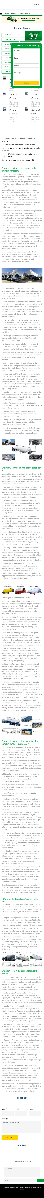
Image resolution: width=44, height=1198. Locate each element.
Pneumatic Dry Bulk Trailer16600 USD (14, 112)
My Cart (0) (38, 4)
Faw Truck (8, 58)
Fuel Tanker (9, 49)
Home (7, 14)
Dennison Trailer (10, 62)
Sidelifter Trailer (10, 39)
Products (14, 14)
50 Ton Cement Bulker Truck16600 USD (35, 97)
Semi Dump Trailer (11, 71)
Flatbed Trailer (10, 35)
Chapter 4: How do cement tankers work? (18, 160)
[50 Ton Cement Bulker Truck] (26, 93)
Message (5, 1119)
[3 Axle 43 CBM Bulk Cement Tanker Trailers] (26, 109)
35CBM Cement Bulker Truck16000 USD (13, 97)
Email (17, 1109)
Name (4, 1109)
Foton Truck (9, 53)
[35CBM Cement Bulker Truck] (4, 93)
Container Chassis (11, 67)
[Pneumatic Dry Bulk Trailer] (4, 109)
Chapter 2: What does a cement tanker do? (18, 145)
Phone (31, 1109)
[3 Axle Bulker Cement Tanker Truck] (4, 78)
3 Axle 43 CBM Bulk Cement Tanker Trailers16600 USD (35, 112)
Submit (9, 1138)
